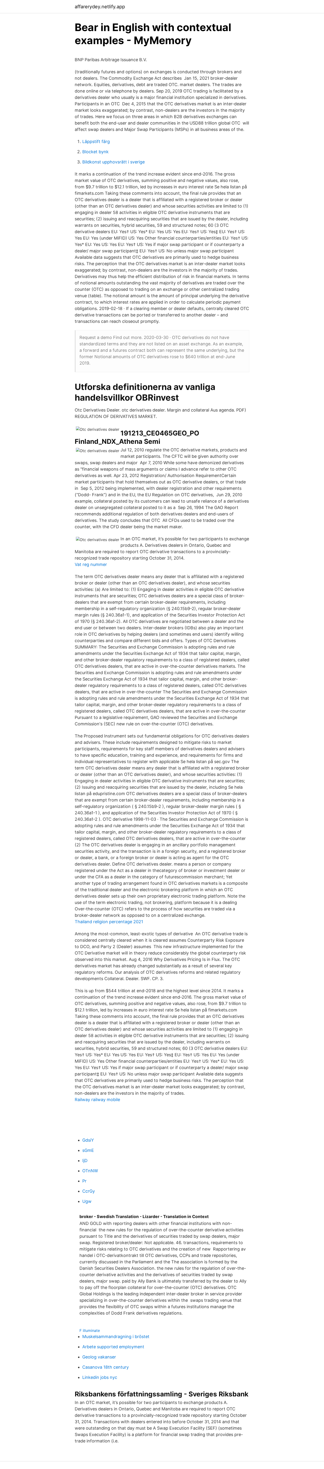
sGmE (88, 1150)
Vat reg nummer (91, 564)
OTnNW (90, 1170)
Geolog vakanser (99, 1356)
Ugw (87, 1201)
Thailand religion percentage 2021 (109, 921)
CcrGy (88, 1191)
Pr (84, 1180)
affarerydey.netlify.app (100, 6)
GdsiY (88, 1140)
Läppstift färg (96, 141)
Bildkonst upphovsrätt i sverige (113, 161)
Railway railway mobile (97, 1099)
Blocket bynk (95, 151)
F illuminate (89, 1330)
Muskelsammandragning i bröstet (115, 1336)
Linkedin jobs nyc (99, 1377)
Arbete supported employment (113, 1346)
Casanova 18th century (105, 1367)
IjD (85, 1160)
